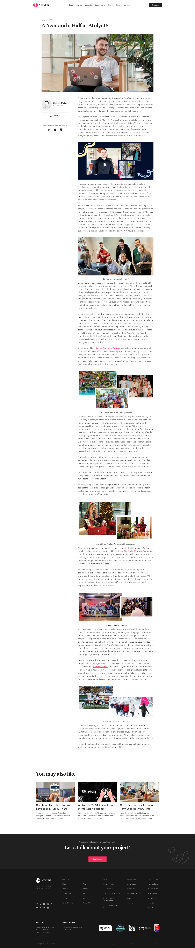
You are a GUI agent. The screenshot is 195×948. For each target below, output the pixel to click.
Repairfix (151, 908)
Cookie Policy (154, 944)
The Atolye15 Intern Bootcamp (138, 551)
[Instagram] (37, 904)
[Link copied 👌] (61, 130)
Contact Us (87, 903)
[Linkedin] (41, 904)
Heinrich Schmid (153, 884)
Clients (110, 5)
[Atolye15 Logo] (43, 881)
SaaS (129, 898)
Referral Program (68, 903)
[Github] (52, 904)
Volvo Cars (151, 903)
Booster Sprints (108, 884)
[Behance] (52, 907)
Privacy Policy (142, 944)
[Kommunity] (41, 907)
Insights (127, 5)
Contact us (156, 5)
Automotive (131, 884)
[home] (41, 5)
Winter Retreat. (100, 667)
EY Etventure (152, 893)
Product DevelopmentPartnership (110, 907)
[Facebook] (48, 907)
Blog (84, 893)
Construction (132, 889)
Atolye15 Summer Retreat (108, 348)
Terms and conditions (127, 944)
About (70, 5)
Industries (89, 5)
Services (78, 5)
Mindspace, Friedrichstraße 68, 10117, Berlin (72, 929)
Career (118, 5)
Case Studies (100, 5)
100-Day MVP (108, 889)
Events (85, 898)
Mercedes (151, 898)
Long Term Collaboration (111, 893)
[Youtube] (44, 904)
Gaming (130, 903)
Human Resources (134, 893)
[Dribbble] (48, 904)
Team (85, 884)
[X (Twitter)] (44, 907)
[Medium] (37, 907)
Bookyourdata (153, 889)
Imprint (114, 944)
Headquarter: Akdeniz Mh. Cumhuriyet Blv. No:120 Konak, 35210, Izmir (45, 930)
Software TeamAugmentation (108, 900)
